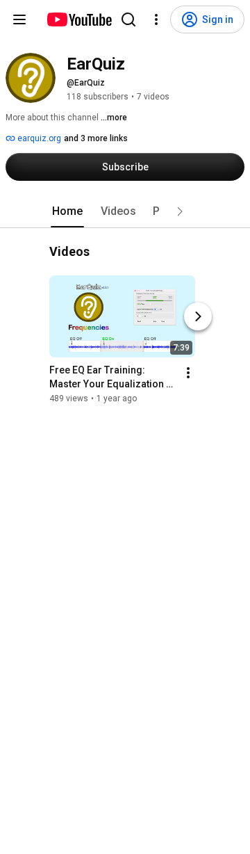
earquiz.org (38, 138)
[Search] (128, 19)
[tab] (67, 211)
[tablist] (125, 211)
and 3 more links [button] (96, 138)
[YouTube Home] (79, 19)
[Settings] (156, 19)
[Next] (198, 316)
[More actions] (188, 373)
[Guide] (19, 19)
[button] (180, 211)
